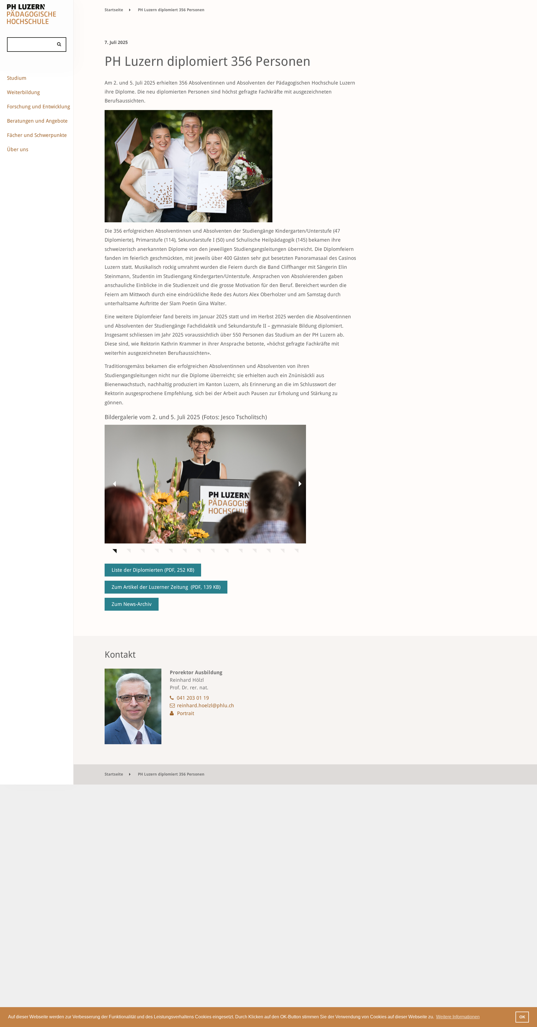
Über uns (17, 149)
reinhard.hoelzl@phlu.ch (205, 705)
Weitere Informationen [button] (458, 1016)
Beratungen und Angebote (37, 121)
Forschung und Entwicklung (38, 106)
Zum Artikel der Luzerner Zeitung (166, 587)
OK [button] (522, 1017)
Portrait (185, 713)
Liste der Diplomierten (153, 570)
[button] (113, 483)
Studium (16, 78)
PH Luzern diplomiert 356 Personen (171, 10)
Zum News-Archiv (132, 604)
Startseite (114, 10)
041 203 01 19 (193, 698)
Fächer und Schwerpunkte (37, 135)
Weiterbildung (23, 92)
